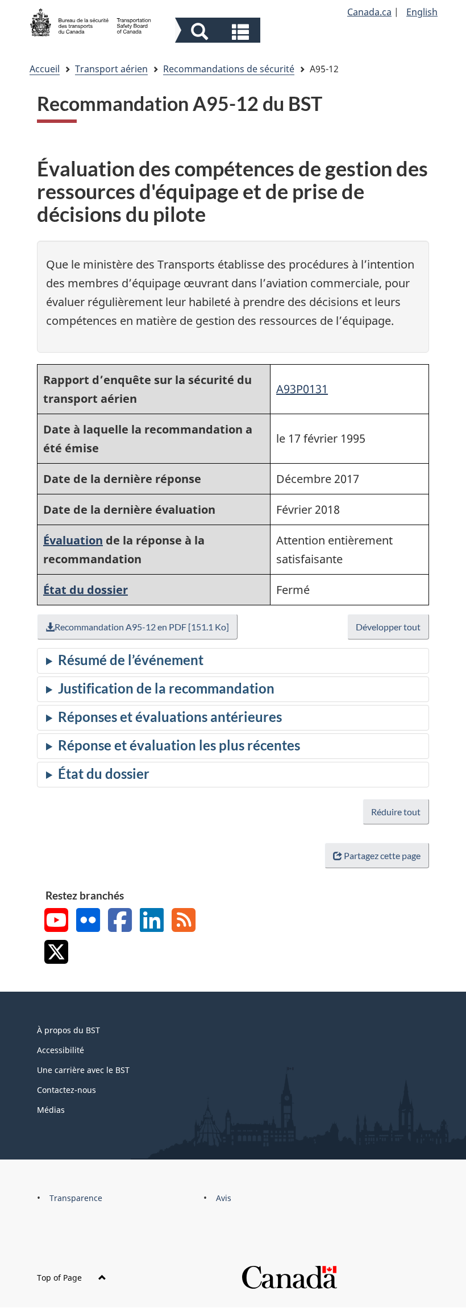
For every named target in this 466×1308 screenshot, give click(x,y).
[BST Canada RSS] (183, 921)
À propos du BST (68, 1030)
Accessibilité (60, 1050)
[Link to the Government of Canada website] (289, 1276)
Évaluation (73, 540)
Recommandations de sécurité (228, 69)
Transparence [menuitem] (75, 1198)
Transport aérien (111, 69)
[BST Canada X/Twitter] (56, 953)
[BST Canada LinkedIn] (152, 921)
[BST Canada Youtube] (56, 921)
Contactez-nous (66, 1089)
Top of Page (60, 1277)
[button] (219, 32)
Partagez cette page (382, 855)
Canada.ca (369, 12)
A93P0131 (302, 389)
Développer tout (388, 626)
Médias (51, 1109)
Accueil (45, 69)
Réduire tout (396, 811)
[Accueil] (90, 21)
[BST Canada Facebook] (120, 921)
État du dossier (85, 589)
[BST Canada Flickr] (88, 921)
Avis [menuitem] (223, 1198)
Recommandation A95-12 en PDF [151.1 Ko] (142, 626)
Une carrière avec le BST (83, 1069)
